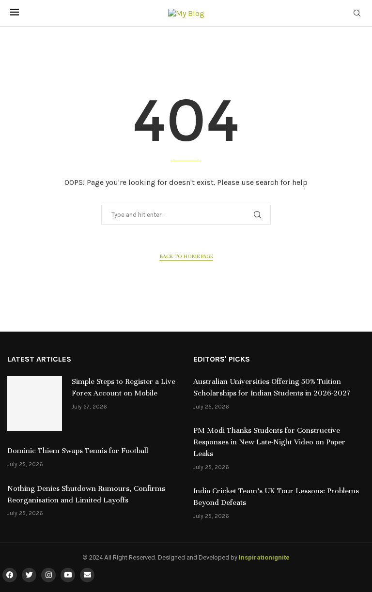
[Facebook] (9, 575)
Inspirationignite (264, 557)
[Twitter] (29, 575)
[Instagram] (48, 575)
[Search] (357, 14)
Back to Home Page (186, 256)
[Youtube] (68, 575)
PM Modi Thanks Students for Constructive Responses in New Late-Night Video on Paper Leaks (269, 441)
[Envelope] (87, 575)
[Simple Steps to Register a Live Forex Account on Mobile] (34, 403)
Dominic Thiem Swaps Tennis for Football (77, 450)
